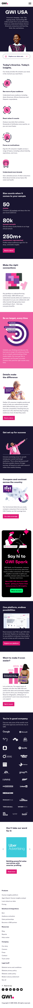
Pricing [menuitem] (4, 904)
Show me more (16, 591)
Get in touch (8, 704)
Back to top (8, 985)
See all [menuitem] (4, 980)
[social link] (3, 989)
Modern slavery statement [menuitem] (10, 977)
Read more (11, 871)
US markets (13, 210)
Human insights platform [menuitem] (10, 895)
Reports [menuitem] (4, 934)
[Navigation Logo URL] (5, 3)
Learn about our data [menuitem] (9, 901)
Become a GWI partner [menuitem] (9, 922)
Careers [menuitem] (4, 949)
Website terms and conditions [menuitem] (11, 967)
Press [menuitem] (3, 952)
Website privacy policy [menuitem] (9, 970)
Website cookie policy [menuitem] (9, 973)
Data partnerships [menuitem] (8, 919)
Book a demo (8, 250)
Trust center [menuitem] (6, 959)
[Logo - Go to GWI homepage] (8, 997)
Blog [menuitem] (3, 931)
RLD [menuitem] (3, 913)
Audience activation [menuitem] (8, 916)
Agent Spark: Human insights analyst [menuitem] (14, 898)
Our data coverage (10, 516)
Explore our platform (11, 643)
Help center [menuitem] (5, 937)
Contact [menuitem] (4, 955)
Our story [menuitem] (5, 946)
